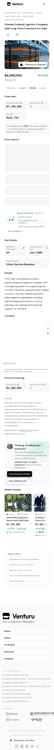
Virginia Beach (28, 16)
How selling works (18, 481)
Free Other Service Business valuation (25, 575)
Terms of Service (29, 731)
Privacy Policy (14, 731)
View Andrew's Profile (19, 474)
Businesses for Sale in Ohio (40, 686)
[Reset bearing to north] (48, 333)
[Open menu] (44, 4)
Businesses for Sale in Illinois (13, 690)
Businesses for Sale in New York (15, 682)
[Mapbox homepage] (9, 363)
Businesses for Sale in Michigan (15, 701)
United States (28, 13)
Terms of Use (25, 430)
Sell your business (17, 581)
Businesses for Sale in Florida (14, 679)
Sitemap (41, 731)
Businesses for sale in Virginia (22, 565)
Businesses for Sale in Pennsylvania (16, 694)
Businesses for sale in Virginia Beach (24, 559)
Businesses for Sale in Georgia (14, 686)
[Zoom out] (48, 328)
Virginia (39, 13)
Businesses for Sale (12, 13)
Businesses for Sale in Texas (39, 679)
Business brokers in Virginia (21, 570)
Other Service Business (14, 20)
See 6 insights (14, 231)
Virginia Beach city (12, 16)
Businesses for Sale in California (15, 675)
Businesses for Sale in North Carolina (17, 697)
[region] (27, 343)
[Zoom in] (48, 323)
